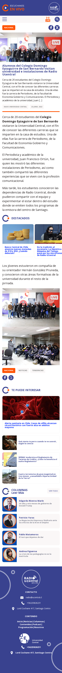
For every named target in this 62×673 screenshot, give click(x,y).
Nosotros (39, 627)
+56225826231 (34, 603)
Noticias (23, 370)
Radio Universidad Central (15, 107)
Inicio (20, 621)
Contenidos (26, 624)
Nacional (9, 27)
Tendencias (37, 370)
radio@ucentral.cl (34, 597)
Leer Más (17, 493)
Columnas (39, 621)
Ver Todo (53, 491)
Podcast (37, 624)
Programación (25, 627)
